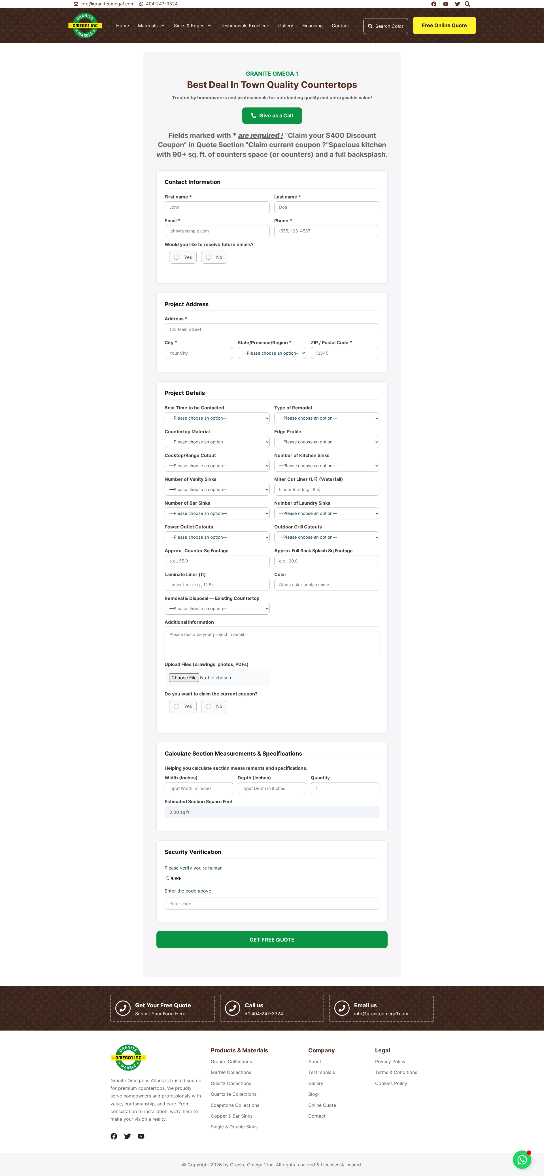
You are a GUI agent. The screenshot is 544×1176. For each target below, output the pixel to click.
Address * (176, 318)
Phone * (283, 220)
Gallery (285, 25)
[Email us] (342, 1008)
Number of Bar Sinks (187, 503)
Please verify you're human (193, 868)
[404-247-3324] (141, 4)
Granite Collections (231, 1061)
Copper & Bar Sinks (231, 1116)
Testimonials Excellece (245, 25)
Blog (313, 1094)
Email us (365, 1005)
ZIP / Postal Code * (331, 342)
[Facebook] (113, 1136)
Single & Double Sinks (234, 1127)
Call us (254, 1005)
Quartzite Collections (233, 1094)
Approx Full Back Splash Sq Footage (313, 550)
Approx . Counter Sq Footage (197, 550)
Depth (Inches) (254, 777)
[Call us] (232, 1008)
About (314, 1061)
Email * (172, 220)
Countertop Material (187, 431)
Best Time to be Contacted (194, 407)
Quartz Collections (231, 1083)
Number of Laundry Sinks (302, 503)
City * (171, 342)
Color (280, 574)
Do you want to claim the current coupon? (211, 693)
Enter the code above (188, 891)
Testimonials (321, 1072)
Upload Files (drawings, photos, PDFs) (207, 664)
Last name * (287, 196)
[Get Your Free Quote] (123, 1008)
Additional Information (189, 622)
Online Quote (322, 1105)
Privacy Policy (390, 1061)
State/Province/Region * (265, 342)
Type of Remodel (293, 407)
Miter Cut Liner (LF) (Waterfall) (308, 479)
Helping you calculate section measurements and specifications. (236, 768)
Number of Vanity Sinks (190, 479)
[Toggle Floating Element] (522, 1159)
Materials (148, 25)
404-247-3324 (162, 4)
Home (122, 25)
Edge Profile (287, 431)
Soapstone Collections (235, 1105)
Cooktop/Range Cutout (190, 455)
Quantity (320, 777)
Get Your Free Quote (163, 1005)
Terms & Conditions (396, 1072)
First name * (178, 196)
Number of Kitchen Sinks (302, 455)
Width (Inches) (181, 777)
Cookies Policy (391, 1083)
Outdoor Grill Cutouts (298, 526)
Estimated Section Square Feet (199, 801)
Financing (312, 25)
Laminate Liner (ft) (185, 574)
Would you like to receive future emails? (209, 244)
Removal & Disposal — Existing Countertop (212, 598)
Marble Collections (231, 1072)
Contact (340, 25)
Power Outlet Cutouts (189, 526)
